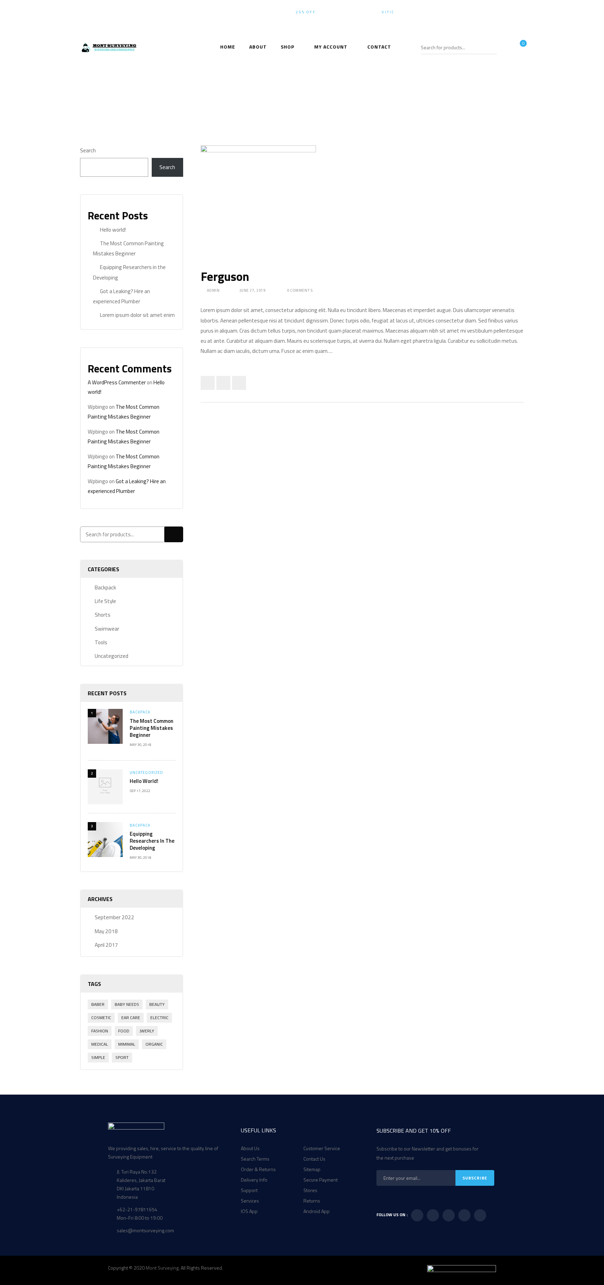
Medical (99, 1044)
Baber (98, 1004)
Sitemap (312, 1169)
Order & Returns (258, 1169)
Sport (122, 1057)
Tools (101, 642)
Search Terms (255, 1158)
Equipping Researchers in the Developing (152, 841)
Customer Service (321, 1148)
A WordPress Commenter (117, 382)
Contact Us (314, 1158)
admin (213, 290)
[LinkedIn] (239, 383)
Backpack (105, 587)
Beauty (157, 1004)
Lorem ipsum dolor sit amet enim (137, 315)
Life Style (105, 601)
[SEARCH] (492, 47)
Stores (310, 1190)
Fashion (99, 1031)
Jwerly (146, 1031)
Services (250, 1200)
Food (123, 1031)
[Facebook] (208, 383)
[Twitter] (223, 383)
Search (88, 150)
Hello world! (113, 230)
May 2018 (106, 931)
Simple (98, 1057)
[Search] (173, 534)
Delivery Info (254, 1179)
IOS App (249, 1211)
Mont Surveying (162, 1267)
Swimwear (107, 629)
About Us (250, 1148)
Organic (154, 1044)
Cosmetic (101, 1017)
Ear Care (130, 1017)
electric (159, 1017)
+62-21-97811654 (503, 12)
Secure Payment (320, 1179)
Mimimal (126, 1044)
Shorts (102, 615)
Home (256, 92)
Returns (311, 1200)
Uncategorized (111, 656)
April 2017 (106, 945)
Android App (316, 1211)
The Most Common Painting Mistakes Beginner (151, 728)
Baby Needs (127, 1004)
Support (249, 1190)
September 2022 (114, 917)
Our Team (287, 92)
